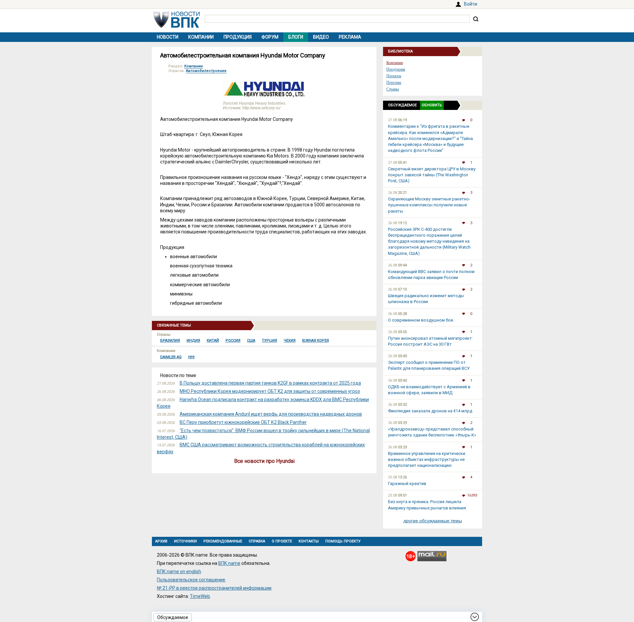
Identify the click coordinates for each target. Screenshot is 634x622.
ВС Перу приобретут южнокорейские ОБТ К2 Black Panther (243, 422)
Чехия (290, 340)
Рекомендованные (222, 541)
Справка (257, 541)
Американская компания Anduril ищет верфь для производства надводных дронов (271, 414)
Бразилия (170, 340)
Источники (185, 541)
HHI (191, 357)
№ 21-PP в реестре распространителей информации (214, 588)
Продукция (238, 37)
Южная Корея (315, 340)
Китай (213, 340)
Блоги (295, 37)
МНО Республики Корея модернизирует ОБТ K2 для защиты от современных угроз (270, 391)
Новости (167, 37)
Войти (470, 4)
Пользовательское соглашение (191, 579)
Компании (201, 37)
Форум (270, 37)
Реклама (350, 37)
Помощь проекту (343, 541)
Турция (269, 340)
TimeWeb (200, 596)
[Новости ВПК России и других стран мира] (177, 26)
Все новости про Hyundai (264, 461)
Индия (193, 340)
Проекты (393, 76)
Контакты (309, 541)
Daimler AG (171, 357)
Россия (233, 340)
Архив (161, 541)
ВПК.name (229, 563)
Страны (392, 89)
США (251, 340)
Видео (321, 37)
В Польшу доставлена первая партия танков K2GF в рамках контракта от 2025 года (270, 383)
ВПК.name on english (179, 571)
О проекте (282, 541)
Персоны (393, 82)
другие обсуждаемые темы (433, 520)
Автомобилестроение (206, 71)
